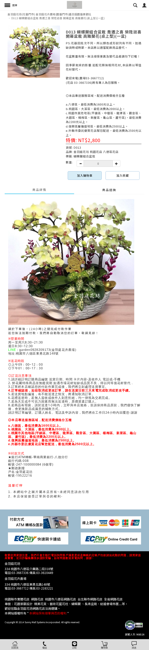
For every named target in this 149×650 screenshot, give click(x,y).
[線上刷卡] (111, 522)
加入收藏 (122, 175)
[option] (34, 51)
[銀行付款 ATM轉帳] (38, 522)
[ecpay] (38, 538)
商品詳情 (39, 190)
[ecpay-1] (111, 538)
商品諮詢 (109, 190)
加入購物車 (85, 175)
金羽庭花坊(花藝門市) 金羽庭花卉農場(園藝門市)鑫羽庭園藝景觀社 (49, 14)
